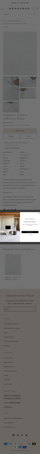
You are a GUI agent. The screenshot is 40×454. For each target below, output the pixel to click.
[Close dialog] (39, 213)
